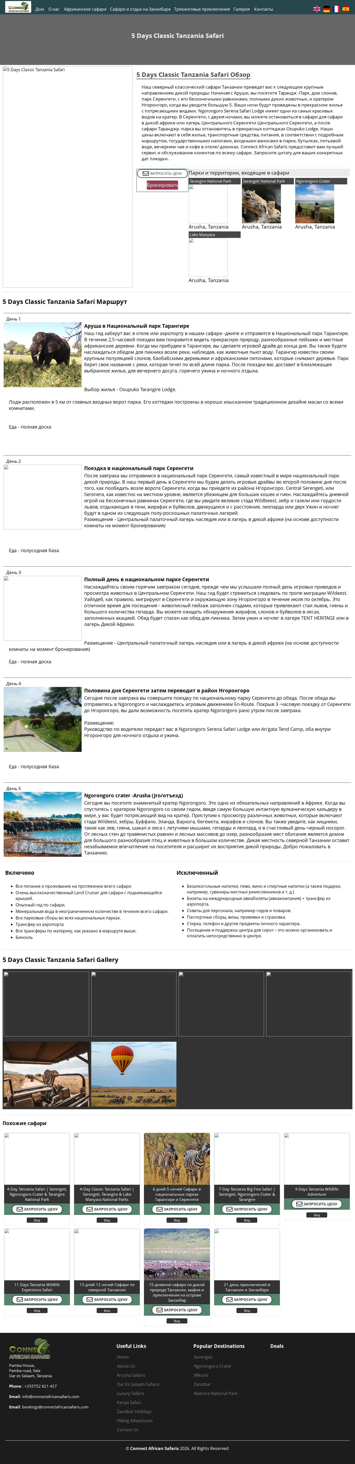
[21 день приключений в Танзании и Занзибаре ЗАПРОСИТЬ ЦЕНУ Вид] (247, 1230)
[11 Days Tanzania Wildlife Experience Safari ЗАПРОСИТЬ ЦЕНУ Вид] (37, 1230)
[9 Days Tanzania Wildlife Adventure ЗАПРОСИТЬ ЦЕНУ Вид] (316, 1134)
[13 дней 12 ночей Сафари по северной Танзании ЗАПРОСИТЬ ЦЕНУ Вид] (107, 1230)
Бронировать (162, 185)
